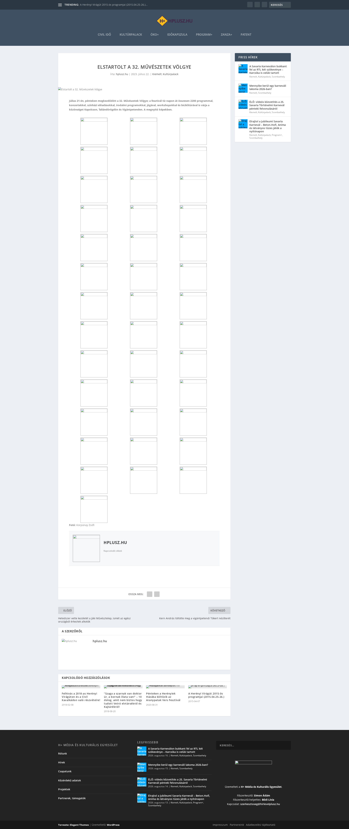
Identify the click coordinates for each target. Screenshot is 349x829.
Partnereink (237, 824)
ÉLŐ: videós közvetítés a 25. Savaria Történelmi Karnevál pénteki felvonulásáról (266, 105)
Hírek (61, 762)
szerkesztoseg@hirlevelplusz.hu (260, 804)
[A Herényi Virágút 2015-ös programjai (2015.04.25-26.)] (207, 686)
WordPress (113, 824)
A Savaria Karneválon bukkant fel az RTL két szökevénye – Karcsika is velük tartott (268, 70)
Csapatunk (64, 771)
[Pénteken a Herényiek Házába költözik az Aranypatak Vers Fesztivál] (165, 686)
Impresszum (220, 824)
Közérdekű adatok (69, 780)
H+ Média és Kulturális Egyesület (261, 786)
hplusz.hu (122, 74)
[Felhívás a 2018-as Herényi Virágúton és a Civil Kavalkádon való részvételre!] (81, 686)
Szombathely (278, 76)
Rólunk (62, 753)
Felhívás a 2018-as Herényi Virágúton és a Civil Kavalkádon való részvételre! (81, 697)
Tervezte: (64, 824)
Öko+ (155, 35)
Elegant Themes (79, 824)
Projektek (64, 789)
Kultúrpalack (131, 35)
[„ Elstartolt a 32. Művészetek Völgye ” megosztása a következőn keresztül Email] (157, 594)
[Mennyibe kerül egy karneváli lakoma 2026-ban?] (243, 88)
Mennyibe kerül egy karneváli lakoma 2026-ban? (267, 87)
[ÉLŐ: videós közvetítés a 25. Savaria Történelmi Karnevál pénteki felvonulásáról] (243, 104)
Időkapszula (177, 35)
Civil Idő (104, 35)
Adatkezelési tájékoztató (260, 824)
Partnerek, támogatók (72, 798)
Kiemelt (157, 74)
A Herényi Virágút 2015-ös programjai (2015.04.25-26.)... (114, 4)
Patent (246, 35)
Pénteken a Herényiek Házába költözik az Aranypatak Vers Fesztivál (163, 697)
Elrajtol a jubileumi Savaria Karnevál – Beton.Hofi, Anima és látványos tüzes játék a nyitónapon (267, 126)
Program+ (204, 35)
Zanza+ (226, 35)
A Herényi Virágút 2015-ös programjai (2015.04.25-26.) (206, 695)
